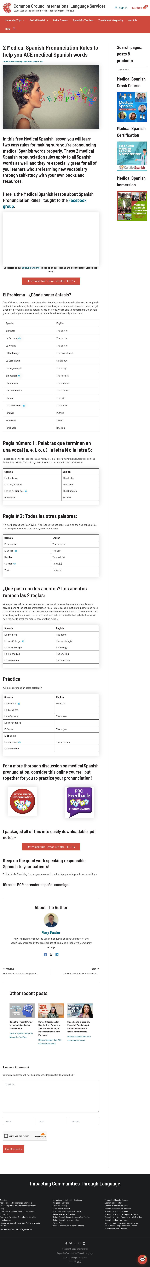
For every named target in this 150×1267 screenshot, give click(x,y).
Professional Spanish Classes (116, 1200)
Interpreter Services (60, 1202)
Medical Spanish (37, 20)
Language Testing (59, 1205)
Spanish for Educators (113, 1202)
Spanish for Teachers (83, 20)
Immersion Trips (13, 20)
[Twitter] (70, 1243)
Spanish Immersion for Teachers (118, 1208)
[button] (23, 20)
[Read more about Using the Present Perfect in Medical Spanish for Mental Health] (22, 1010)
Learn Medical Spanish (61, 1208)
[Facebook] (45, 954)
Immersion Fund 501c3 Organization (16, 1229)
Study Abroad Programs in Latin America (121, 1225)
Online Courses (60, 20)
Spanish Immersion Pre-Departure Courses (122, 1214)
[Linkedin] (57, 954)
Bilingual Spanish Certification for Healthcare (18, 1205)
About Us (132, 20)
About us (3, 1200)
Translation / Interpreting (110, 20)
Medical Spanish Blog (11, 61)
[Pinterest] (79, 1243)
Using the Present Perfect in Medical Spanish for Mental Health (21, 1025)
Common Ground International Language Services (60, 6)
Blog (2, 1208)
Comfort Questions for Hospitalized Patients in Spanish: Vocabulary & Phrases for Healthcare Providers (49, 1028)
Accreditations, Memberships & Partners (16, 1202)
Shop (7, 28)
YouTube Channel (31, 267)
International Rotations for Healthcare (67, 1200)
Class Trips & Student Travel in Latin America (17, 1211)
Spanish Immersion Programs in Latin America (123, 1217)
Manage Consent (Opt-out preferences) (67, 1225)
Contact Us (4, 1214)
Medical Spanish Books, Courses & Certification (71, 1217)
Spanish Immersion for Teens (116, 1211)
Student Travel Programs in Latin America (121, 1223)
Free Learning (5, 1220)
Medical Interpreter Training (63, 1214)
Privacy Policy (57, 1223)
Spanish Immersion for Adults (116, 1205)
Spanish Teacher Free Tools (116, 1220)
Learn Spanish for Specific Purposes (67, 1211)
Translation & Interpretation (116, 1228)
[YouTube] (83, 1243)
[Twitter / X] (51, 954)
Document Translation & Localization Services (18, 1217)
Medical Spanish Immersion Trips (65, 1220)
